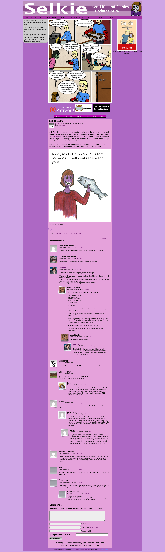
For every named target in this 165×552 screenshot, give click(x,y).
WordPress (76, 549)
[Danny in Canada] (53, 248)
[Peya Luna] (62, 415)
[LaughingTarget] (62, 290)
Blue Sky (89, 17)
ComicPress (86, 549)
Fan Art (63, 17)
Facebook (78, 17)
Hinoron (62, 268)
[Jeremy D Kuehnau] (53, 454)
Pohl (56, 233)
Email (111, 17)
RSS (105, 17)
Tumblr (98, 17)
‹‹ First (58, 116)
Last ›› (102, 116)
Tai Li (75, 233)
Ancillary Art (52, 17)
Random (87, 116)
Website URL (86, 531)
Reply (81, 247)
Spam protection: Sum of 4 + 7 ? (61, 535)
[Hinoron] (53, 274)
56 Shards (57, 136)
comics (63, 125)
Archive (34, 17)
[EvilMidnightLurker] (53, 259)
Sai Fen (61, 233)
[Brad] (53, 470)
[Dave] (62, 386)
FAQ (70, 17)
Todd (79, 233)
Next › (95, 116)
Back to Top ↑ (105, 549)
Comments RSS (105, 238)
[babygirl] (53, 404)
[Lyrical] (65, 433)
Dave (58, 123)
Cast (41, 17)
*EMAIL (90, 527)
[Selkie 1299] (80, 103)
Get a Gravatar (94, 527)
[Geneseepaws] (53, 375)
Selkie (66, 233)
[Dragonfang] (53, 364)
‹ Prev (65, 116)
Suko (70, 233)
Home (26, 17)
